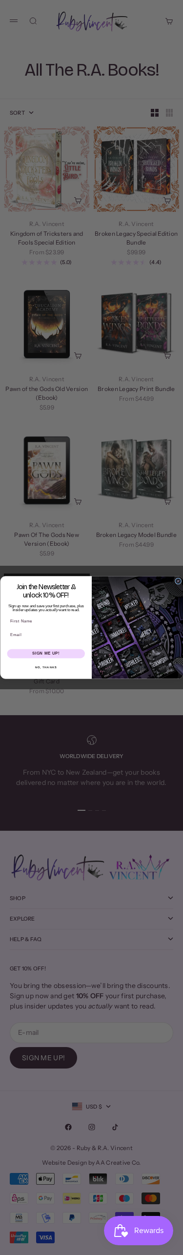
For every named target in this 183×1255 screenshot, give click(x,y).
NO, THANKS (46, 667)
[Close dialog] (178, 581)
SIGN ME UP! (46, 654)
